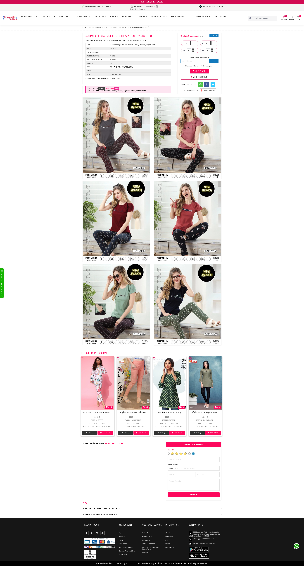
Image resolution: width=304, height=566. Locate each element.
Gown (113, 16)
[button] (291, 18)
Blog (166, 540)
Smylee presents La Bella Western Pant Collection (142, 412)
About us (168, 533)
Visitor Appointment (149, 533)
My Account (123, 533)
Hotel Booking (147, 536)
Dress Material (61, 16)
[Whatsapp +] (200, 84)
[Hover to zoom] (116, 138)
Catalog (90, 433)
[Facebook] (206, 84)
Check (214, 61)
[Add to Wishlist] (82, 358)
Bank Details (169, 547)
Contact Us (169, 536)
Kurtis (142, 16)
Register (122, 536)
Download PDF (209, 91)
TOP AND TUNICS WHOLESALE (98, 28)
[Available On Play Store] (200, 6)
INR (220, 6)
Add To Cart (106, 433)
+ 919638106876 (91, 6)
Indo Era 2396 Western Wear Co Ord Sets (102, 412)
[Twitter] (213, 84)
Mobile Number (173, 464)
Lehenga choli (81, 16)
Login (121, 540)
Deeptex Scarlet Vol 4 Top (169, 412)
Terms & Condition (148, 544)
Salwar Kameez (28, 16)
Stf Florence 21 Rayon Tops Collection (209, 412)
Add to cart (200, 71)
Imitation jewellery (180, 16)
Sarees (44, 16)
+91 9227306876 (104, 6)
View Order (123, 544)
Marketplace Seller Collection (211, 16)
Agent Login (123, 555)
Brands (167, 544)
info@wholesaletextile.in (206, 544)
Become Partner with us (127, 551)
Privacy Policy (146, 540)
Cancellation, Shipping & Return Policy (150, 548)
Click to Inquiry (191, 91)
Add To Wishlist (200, 77)
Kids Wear (99, 16)
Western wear (158, 16)
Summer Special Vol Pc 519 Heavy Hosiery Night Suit (129, 28)
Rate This (171, 450)
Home (84, 28)
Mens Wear (127, 16)
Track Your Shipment (126, 547)
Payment (145, 553)
